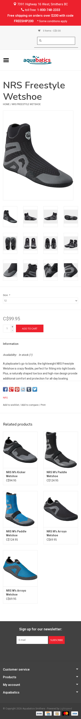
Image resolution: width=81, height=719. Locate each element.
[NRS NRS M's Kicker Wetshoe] (20, 450)
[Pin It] (17, 389)
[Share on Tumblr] (29, 389)
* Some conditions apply (52, 21)
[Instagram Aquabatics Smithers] (44, 652)
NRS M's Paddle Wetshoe (57, 474)
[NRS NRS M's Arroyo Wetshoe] (60, 509)
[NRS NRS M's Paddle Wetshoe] (60, 450)
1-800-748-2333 (48, 10)
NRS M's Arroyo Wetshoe (57, 533)
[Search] (40, 40)
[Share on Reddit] (23, 389)
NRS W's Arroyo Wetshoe (16, 592)
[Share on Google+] (11, 389)
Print (43, 405)
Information (10, 343)
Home (6, 104)
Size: (6, 295)
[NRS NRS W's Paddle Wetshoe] (20, 509)
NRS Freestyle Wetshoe (26, 104)
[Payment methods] (39, 713)
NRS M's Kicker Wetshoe (16, 474)
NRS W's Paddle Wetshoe (16, 533)
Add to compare (30, 405)
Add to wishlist (11, 405)
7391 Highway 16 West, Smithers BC (42, 4)
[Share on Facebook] (5, 389)
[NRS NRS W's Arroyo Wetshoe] (20, 568)
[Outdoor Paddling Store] (46, 59)
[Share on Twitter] (34, 389)
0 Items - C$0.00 (51, 30)
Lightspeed (66, 708)
